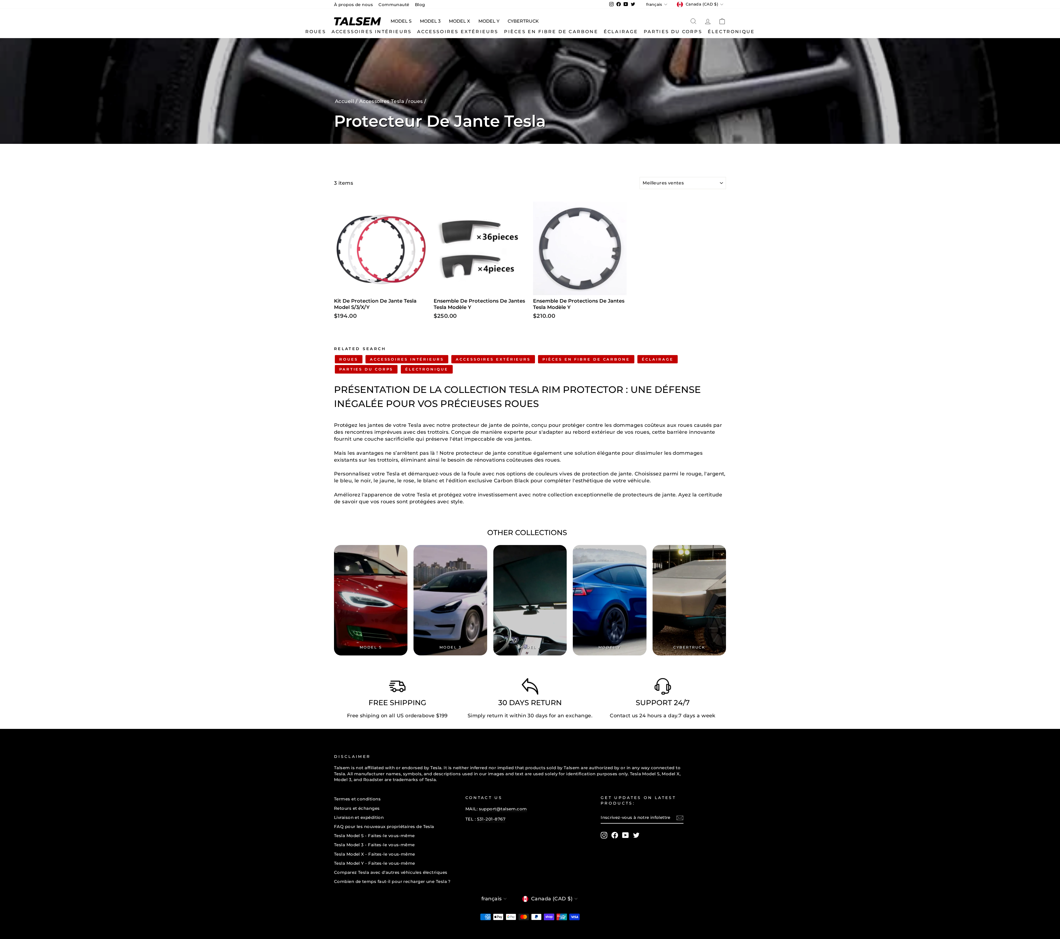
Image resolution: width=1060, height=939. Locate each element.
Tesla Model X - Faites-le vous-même (374, 854)
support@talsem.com (503, 808)
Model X (459, 21)
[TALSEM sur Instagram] (604, 835)
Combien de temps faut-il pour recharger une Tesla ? (392, 881)
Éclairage (621, 31)
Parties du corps (673, 31)
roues (315, 31)
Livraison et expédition (359, 817)
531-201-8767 (491, 819)
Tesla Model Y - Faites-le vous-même (374, 863)
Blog (420, 4)
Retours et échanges (357, 808)
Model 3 (430, 21)
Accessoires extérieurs (457, 31)
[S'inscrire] (679, 817)
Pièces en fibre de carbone (551, 31)
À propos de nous (353, 4)
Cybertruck (523, 21)
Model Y (488, 21)
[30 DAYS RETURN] (530, 687)
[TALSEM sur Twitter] (636, 835)
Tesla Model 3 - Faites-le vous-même (374, 844)
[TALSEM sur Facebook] (614, 835)
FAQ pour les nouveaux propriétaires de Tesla (384, 826)
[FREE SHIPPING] (397, 687)
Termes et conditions (357, 799)
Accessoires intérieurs (372, 31)
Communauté (393, 4)
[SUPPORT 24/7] (662, 687)
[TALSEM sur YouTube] (625, 835)
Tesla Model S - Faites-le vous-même (374, 835)
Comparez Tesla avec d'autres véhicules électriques (390, 872)
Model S (401, 21)
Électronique (731, 31)
